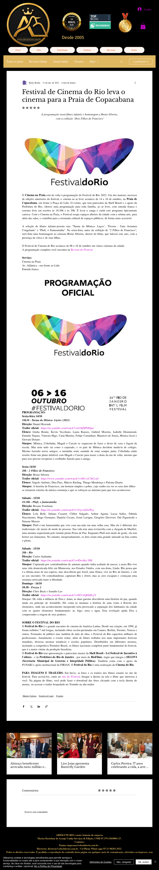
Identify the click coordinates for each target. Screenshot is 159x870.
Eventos (79, 61)
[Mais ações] (135, 83)
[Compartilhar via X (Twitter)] (31, 706)
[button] (143, 26)
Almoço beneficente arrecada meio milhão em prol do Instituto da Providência (28, 765)
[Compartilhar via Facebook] (23, 706)
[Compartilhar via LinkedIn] (38, 706)
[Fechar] (155, 862)
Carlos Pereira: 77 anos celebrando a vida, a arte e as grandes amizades (129, 765)
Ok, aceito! (143, 861)
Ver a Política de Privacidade (48, 866)
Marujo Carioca (29, 695)
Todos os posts (15, 61)
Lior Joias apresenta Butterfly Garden (75, 765)
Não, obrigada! (124, 861)
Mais (92, 61)
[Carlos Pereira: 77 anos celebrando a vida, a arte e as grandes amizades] (129, 745)
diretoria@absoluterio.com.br (63, 848)
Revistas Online (38, 61)
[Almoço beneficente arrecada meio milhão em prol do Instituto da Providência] (29, 745)
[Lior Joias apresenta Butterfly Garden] (79, 745)
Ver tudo (148, 727)
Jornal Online (60, 61)
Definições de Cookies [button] (100, 861)
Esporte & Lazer (46, 695)
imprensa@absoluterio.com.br (82, 845)
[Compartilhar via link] (46, 706)
